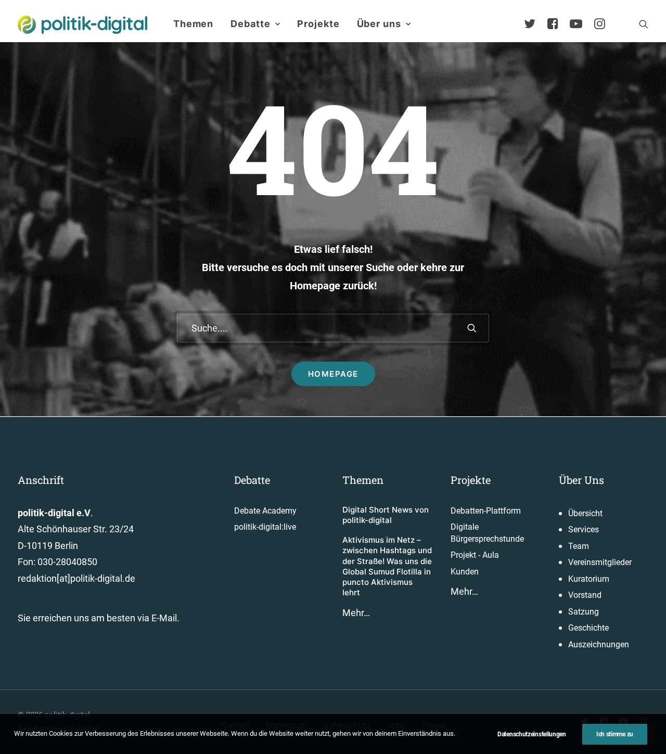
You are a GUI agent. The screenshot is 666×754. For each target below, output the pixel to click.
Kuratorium (588, 579)
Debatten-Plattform (486, 511)
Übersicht (585, 513)
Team (578, 546)
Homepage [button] (333, 374)
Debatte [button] (250, 23)
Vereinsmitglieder (600, 562)
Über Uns (581, 480)
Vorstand (584, 595)
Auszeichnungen (598, 644)
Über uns (379, 23)
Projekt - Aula (475, 555)
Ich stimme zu (614, 734)
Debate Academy (265, 511)
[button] (643, 24)
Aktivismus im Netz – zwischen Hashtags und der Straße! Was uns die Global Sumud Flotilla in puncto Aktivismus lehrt (387, 566)
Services (583, 529)
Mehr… (356, 612)
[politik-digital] (82, 25)
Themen (193, 23)
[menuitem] (193, 24)
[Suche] (333, 328)
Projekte (318, 23)
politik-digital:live (265, 527)
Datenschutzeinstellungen (531, 734)
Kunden (465, 572)
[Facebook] (557, 24)
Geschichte (588, 628)
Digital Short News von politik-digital (385, 515)
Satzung (583, 612)
